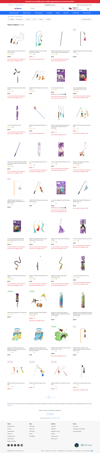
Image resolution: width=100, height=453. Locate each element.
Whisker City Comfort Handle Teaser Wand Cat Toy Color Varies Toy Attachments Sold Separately (16, 163)
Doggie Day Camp (55, 431)
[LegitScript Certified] (77, 445)
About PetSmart (11, 426)
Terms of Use (47, 450)
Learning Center (11, 436)
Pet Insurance (54, 438)
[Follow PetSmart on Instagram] (12, 445)
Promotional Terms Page (55, 418)
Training (53, 433)
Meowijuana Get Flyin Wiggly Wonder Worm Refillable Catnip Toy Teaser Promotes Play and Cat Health (82, 314)
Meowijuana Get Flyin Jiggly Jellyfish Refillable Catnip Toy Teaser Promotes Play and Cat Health (60, 314)
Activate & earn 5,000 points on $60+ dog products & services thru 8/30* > (50, 1)
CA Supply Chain (69, 450)
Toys (12, 16)
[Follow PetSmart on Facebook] (8, 445)
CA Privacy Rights (77, 450)
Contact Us (31, 428)
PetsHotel (53, 428)
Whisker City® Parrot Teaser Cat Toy (37, 383)
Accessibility (32, 436)
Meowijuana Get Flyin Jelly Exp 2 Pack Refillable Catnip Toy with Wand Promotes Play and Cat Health (38, 349)
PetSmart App (10, 438)
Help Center (32, 426)
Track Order (32, 431)
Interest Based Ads (61, 450)
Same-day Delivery (77, 431)
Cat (9, 16)
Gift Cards (9, 433)
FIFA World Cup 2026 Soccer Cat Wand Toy (17, 312)
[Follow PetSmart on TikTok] (18, 445)
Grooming (53, 426)
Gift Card (11, 5)
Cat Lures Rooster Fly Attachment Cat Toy (82, 238)
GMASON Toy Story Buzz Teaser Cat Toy (82, 383)
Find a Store (75, 426)
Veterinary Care (54, 436)
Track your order (19, 5)
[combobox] (47, 8)
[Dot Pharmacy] (86, 445)
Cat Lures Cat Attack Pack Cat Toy (81, 275)
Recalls (42, 450)
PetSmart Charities (11, 441)
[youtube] (22, 445)
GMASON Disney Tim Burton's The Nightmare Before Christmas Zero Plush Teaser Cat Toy (16, 201)
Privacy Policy (54, 450)
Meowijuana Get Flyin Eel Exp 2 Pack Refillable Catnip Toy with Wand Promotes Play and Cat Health (16, 349)
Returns (31, 433)
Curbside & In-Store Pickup (79, 428)
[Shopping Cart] (90, 9)
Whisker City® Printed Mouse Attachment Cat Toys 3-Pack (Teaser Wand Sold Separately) (60, 127)
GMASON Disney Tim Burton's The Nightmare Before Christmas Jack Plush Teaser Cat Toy (82, 349)
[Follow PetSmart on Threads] (15, 445)
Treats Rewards (10, 431)
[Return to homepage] (18, 8)
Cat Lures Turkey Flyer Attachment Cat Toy (60, 161)
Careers (9, 428)
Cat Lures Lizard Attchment (57, 88)
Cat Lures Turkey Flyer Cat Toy (14, 125)
